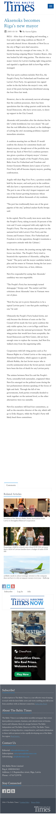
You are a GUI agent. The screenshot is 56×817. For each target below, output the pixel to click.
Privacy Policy (35, 802)
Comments (11, 485)
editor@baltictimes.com (20, 750)
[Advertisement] (28, 451)
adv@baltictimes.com (21, 756)
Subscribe (8, 591)
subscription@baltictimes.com (25, 753)
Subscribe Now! (41, 704)
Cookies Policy (24, 802)
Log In (20, 591)
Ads (29, 591)
